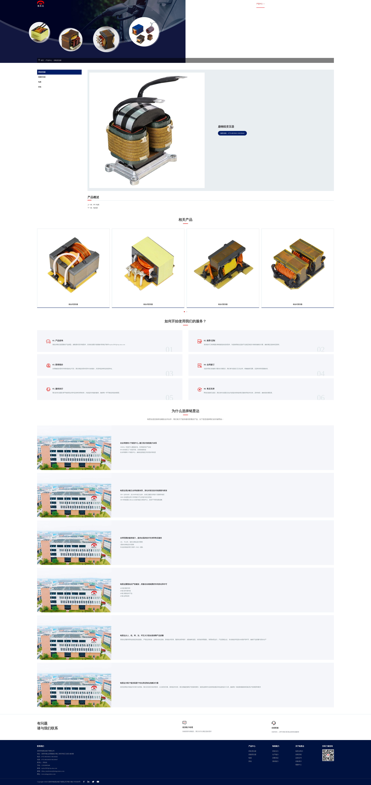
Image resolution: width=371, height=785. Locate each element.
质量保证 (275, 758)
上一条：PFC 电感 (93, 204)
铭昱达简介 (299, 751)
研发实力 (275, 751)
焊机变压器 (57, 60)
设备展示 (298, 761)
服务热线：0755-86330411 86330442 (232, 133)
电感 (39, 82)
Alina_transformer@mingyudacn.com (52, 771)
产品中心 (260, 4)
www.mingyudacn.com (48, 774)
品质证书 (298, 758)
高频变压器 (42, 77)
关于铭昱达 (289, 4)
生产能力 (275, 754)
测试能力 (275, 761)
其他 (39, 87)
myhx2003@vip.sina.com (49, 768)
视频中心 (298, 764)
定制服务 (247, 4)
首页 (237, 4)
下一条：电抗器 (93, 208)
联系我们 (317, 4)
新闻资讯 (304, 4)
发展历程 (298, 754)
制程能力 (274, 4)
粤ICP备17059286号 (73, 782)
